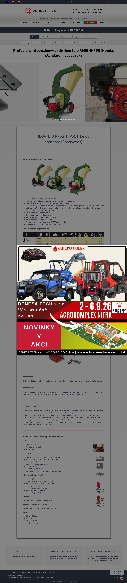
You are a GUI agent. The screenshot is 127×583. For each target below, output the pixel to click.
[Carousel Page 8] (71, 119)
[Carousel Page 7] (69, 119)
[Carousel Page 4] (61, 119)
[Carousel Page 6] (66, 119)
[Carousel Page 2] (55, 119)
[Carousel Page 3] (58, 119)
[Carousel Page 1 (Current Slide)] (53, 119)
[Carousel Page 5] (63, 119)
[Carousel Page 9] (74, 119)
